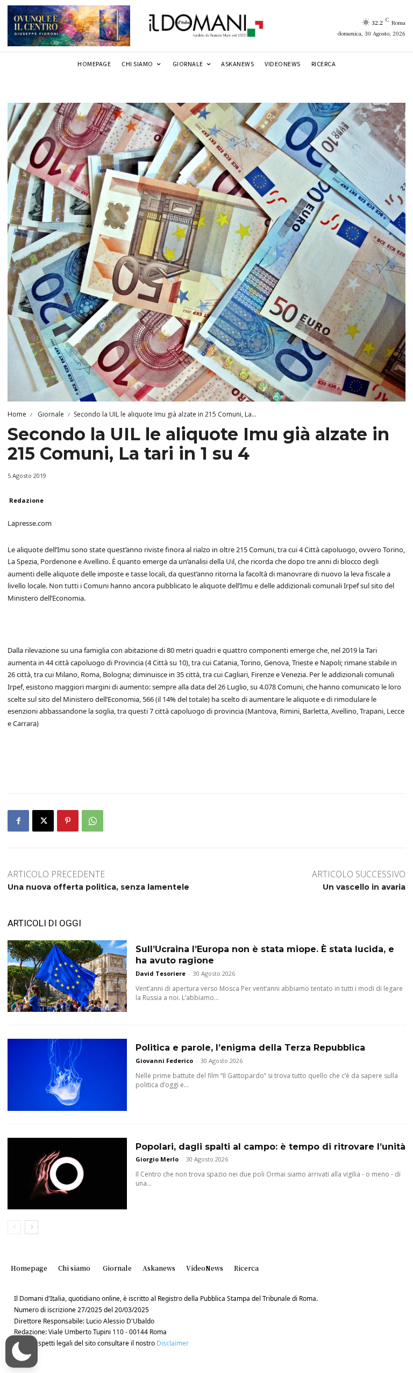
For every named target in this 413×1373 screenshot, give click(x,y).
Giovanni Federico (164, 1061)
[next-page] (31, 1227)
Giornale (50, 414)
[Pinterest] (68, 821)
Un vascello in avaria (364, 887)
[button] (21, 1351)
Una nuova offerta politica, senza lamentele (98, 887)
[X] (43, 821)
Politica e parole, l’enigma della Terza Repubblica (250, 1048)
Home (17, 414)
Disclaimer (172, 1343)
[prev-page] (14, 1227)
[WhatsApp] (92, 821)
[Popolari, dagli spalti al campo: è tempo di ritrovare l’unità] (67, 1173)
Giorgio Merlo (157, 1159)
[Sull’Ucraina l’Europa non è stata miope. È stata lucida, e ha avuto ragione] (67, 976)
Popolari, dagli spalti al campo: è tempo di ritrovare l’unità (270, 1147)
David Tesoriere (161, 973)
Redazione (26, 500)
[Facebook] (18, 821)
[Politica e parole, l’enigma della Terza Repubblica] (67, 1074)
